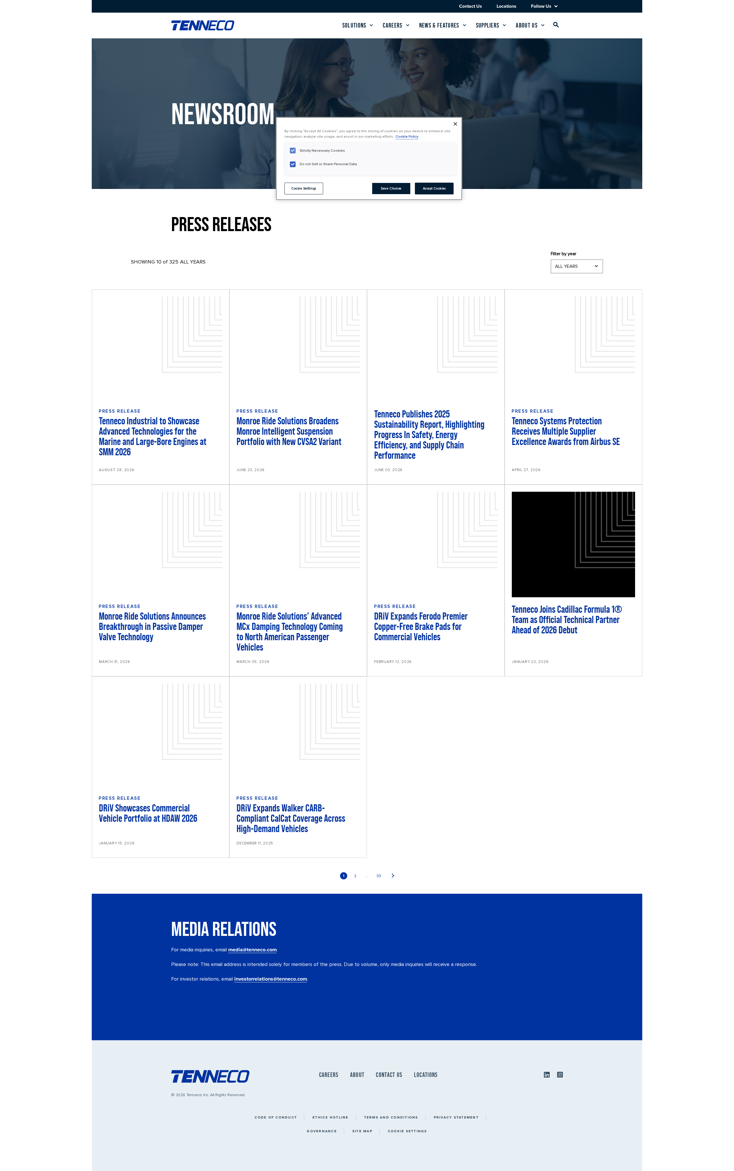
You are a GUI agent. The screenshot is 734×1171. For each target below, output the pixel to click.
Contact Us (470, 6)
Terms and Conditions (391, 1117)
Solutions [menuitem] (354, 25)
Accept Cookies (434, 188)
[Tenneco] (202, 25)
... (367, 875)
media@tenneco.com (252, 949)
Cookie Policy (406, 136)
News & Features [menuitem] (439, 25)
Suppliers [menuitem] (487, 25)
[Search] (556, 26)
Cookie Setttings (303, 188)
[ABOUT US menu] (542, 25)
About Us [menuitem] (527, 25)
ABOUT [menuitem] (357, 1074)
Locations (506, 6)
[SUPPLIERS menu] (504, 25)
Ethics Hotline (331, 1117)
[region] (369, 158)
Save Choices (391, 188)
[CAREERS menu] (407, 25)
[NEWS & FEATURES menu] (464, 25)
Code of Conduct (276, 1117)
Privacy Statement (456, 1117)
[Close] (455, 124)
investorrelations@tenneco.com (270, 979)
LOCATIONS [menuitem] (426, 1074)
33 (378, 875)
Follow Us (541, 6)
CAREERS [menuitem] (329, 1074)
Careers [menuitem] (392, 25)
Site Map (362, 1131)
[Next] (393, 875)
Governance (322, 1131)
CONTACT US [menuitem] (389, 1074)
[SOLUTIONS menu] (371, 25)
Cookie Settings (407, 1131)
